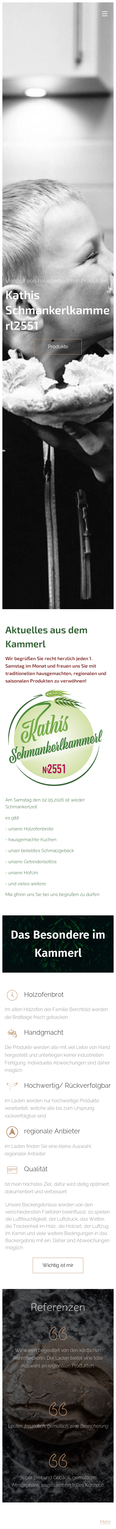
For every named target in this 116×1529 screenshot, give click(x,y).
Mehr (105, 1522)
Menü (105, 13)
